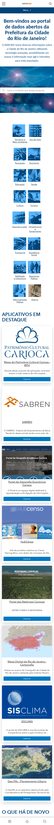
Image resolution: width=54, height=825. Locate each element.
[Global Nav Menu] (3, 3)
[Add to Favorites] (27, 821)
